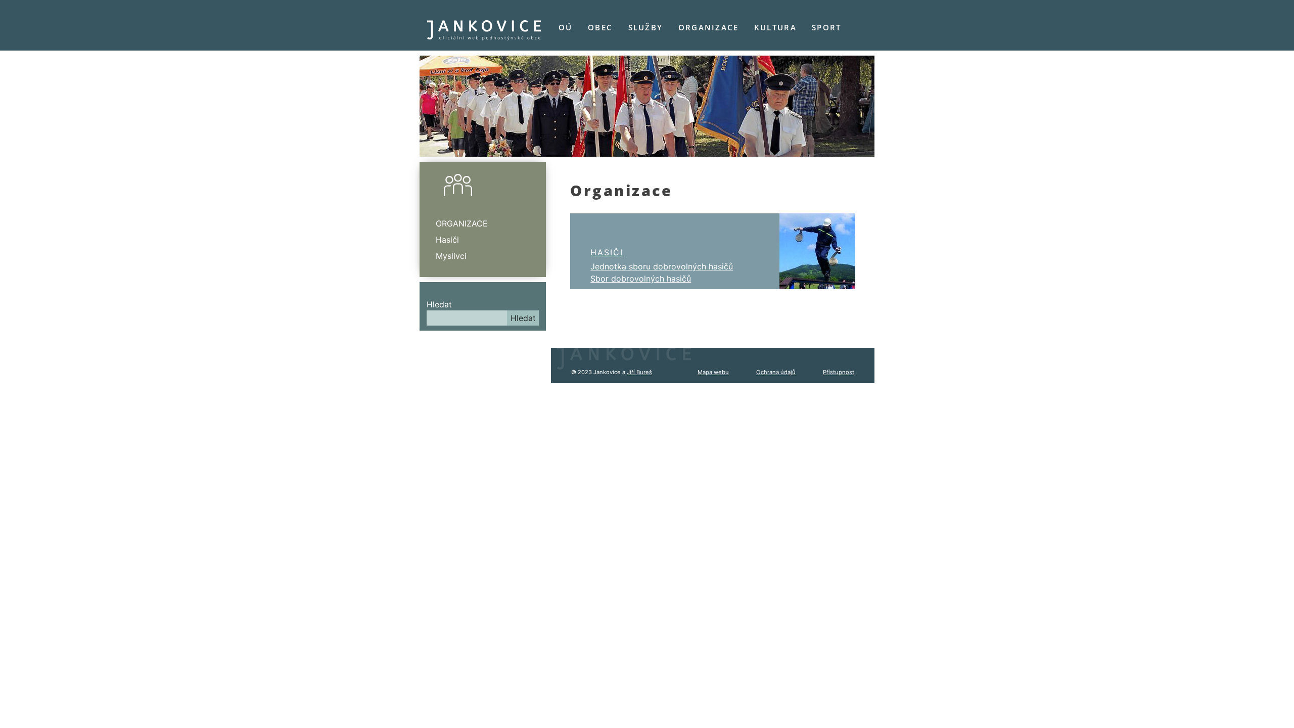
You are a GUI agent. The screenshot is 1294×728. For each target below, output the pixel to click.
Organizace (708, 27)
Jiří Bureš (639, 372)
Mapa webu (713, 372)
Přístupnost (838, 372)
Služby (645, 27)
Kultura (775, 27)
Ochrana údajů (776, 372)
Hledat (439, 304)
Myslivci (451, 256)
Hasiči (606, 252)
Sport (826, 27)
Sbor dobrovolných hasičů (640, 279)
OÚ (566, 27)
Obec (600, 27)
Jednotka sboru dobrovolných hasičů (661, 266)
